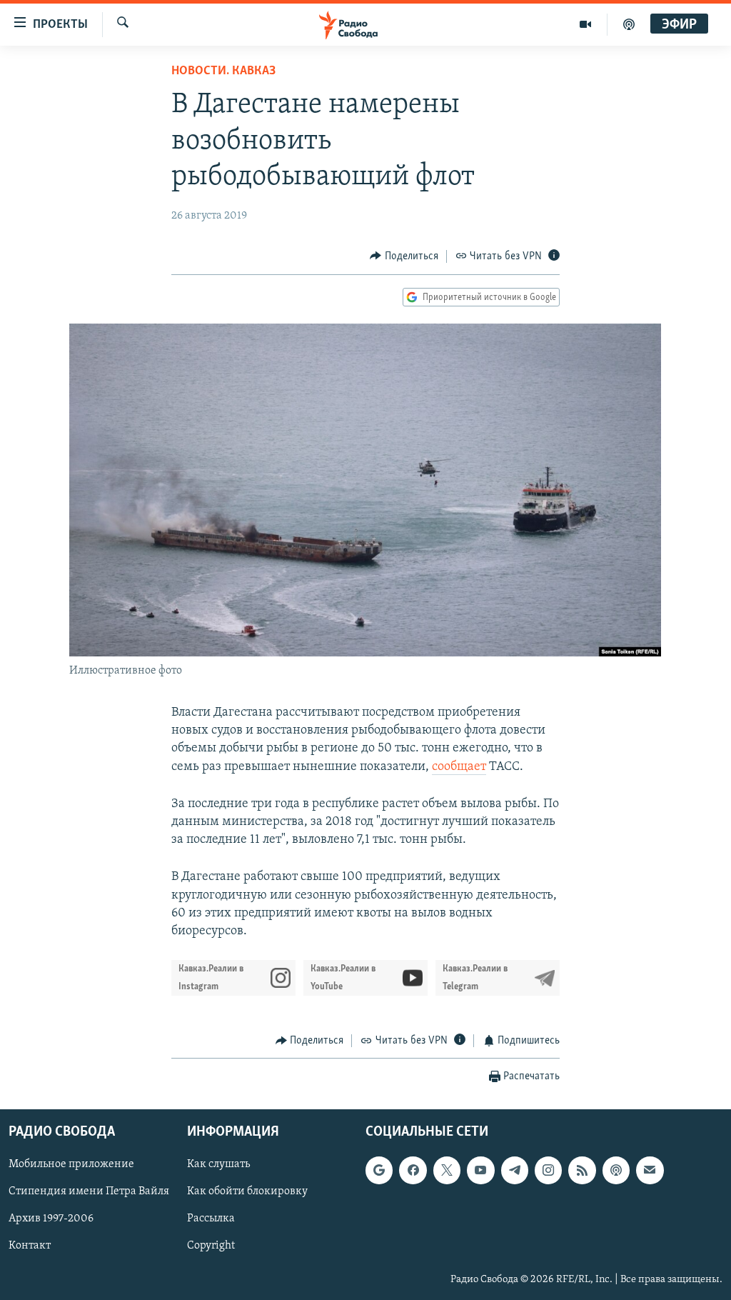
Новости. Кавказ (223, 71)
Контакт (30, 1245)
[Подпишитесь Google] (379, 1170)
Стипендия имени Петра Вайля (89, 1191)
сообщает (459, 767)
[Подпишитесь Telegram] (514, 1170)
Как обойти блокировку (247, 1191)
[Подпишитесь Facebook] (412, 1170)
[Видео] (586, 24)
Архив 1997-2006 (51, 1218)
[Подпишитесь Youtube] (480, 1170)
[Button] (404, 256)
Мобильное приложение (71, 1164)
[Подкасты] (616, 1170)
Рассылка (211, 1218)
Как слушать (218, 1164)
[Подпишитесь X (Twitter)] (446, 1170)
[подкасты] (629, 24)
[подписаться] (649, 1170)
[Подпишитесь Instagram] (548, 1170)
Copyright (211, 1245)
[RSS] (581, 1170)
